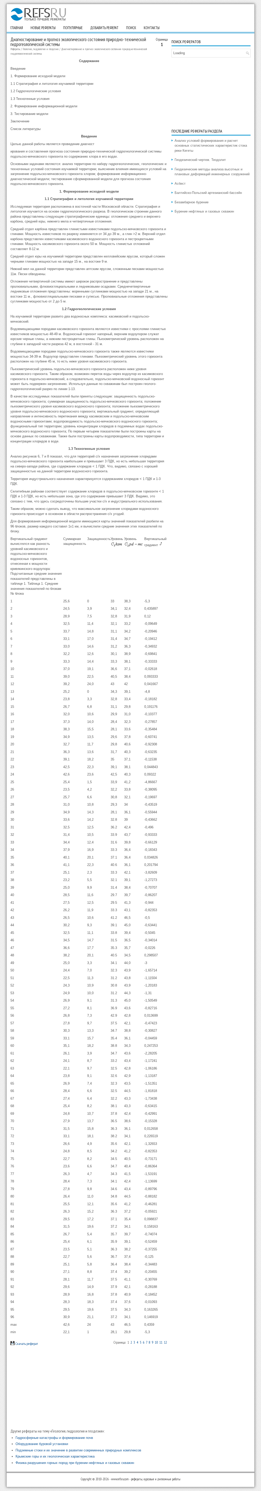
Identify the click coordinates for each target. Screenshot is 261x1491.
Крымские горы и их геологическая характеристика (55, 1456)
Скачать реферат (26, 1343)
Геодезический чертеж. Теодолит (200, 160)
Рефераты (15, 49)
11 (160, 1342)
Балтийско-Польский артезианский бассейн (208, 193)
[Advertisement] (89, 1387)
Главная (16, 27)
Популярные (73, 27)
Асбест (180, 183)
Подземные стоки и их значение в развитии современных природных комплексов (78, 1450)
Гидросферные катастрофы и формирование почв (54, 1438)
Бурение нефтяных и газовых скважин (204, 211)
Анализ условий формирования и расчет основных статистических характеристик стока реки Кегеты (211, 145)
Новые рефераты (43, 27)
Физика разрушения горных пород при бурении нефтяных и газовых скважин (75, 1463)
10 (156, 1342)
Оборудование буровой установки (42, 1444)
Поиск (131, 27)
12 (165, 1342)
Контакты (152, 27)
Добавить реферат (104, 27)
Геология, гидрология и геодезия (41, 49)
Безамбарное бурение (191, 202)
